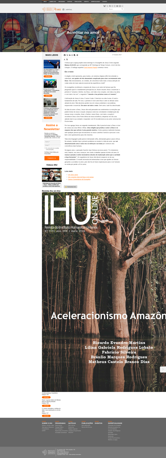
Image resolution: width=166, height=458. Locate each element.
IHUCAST (70, 432)
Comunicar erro (70, 186)
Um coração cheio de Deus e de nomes (81, 177)
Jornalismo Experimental (74, 430)
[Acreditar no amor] (77, 55)
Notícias (69, 1)
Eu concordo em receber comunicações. (52, 149)
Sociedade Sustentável (61, 432)
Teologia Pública (59, 427)
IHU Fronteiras (58, 429)
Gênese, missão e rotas (48, 425)
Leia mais (46, 397)
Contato (104, 1)
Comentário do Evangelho (114, 425)
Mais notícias (71, 425)
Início (45, 1)
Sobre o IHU (53, 1)
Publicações (78, 1)
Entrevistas (71, 427)
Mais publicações (86, 425)
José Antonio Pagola (90, 67)
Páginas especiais (73, 429)
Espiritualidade (95, 1)
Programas (62, 1)
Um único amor (73, 175)
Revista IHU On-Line (87, 427)
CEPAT (44, 430)
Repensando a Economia (61, 430)
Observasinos (58, 425)
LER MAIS (48, 76)
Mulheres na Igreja (112, 439)
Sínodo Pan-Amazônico (114, 438)
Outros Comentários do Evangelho (79, 179)
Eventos (86, 1)
